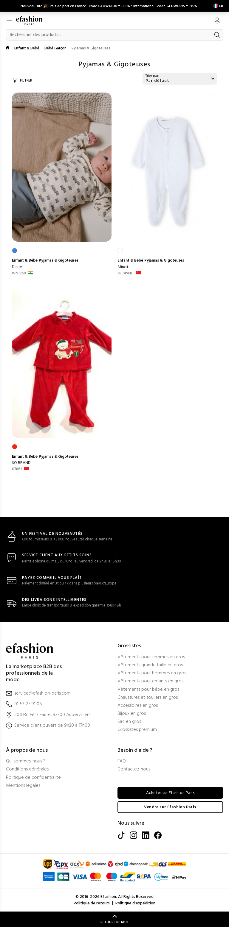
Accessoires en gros (137, 706)
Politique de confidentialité (33, 778)
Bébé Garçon (55, 48)
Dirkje (17, 267)
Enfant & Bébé (26, 48)
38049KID (125, 273)
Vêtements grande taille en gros (150, 665)
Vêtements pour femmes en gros (151, 657)
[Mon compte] (217, 21)
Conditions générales (27, 769)
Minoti (123, 267)
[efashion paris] (32, 20)
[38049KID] (167, 167)
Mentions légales (23, 786)
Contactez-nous (133, 769)
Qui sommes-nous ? (26, 761)
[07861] (62, 363)
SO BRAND (21, 463)
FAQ (121, 761)
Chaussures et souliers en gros (147, 698)
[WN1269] (62, 167)
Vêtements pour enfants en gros (150, 681)
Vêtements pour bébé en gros (148, 689)
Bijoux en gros (131, 714)
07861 (17, 469)
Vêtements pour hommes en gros (151, 673)
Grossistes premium (137, 730)
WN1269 (19, 273)
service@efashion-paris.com (42, 693)
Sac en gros (129, 722)
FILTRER (26, 80)
